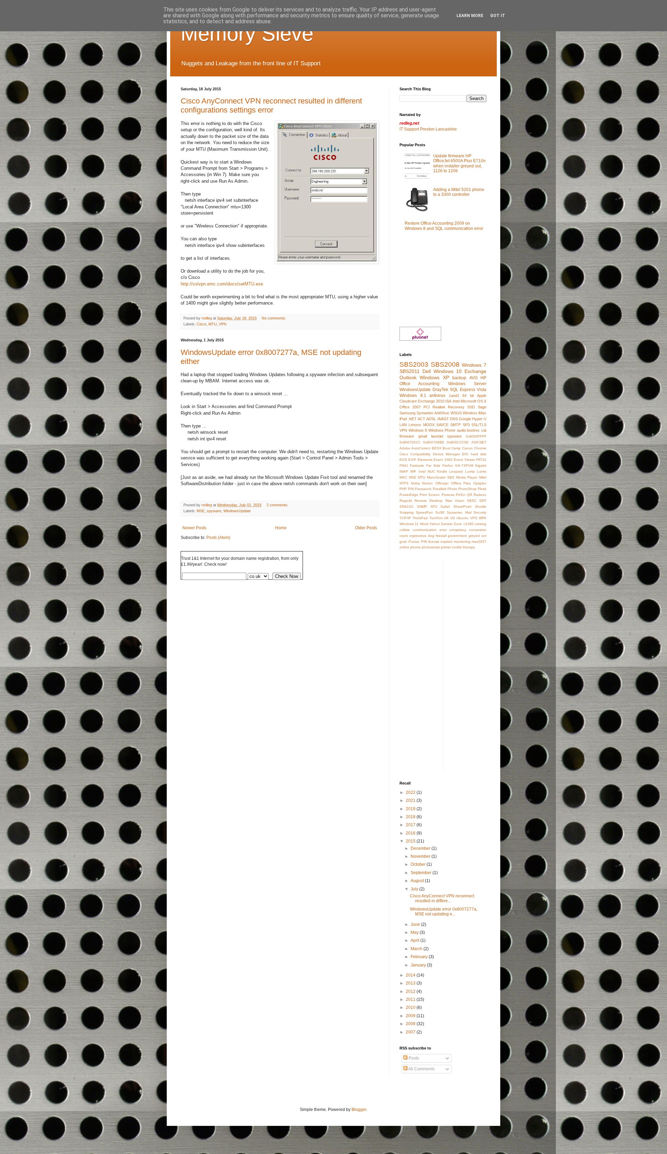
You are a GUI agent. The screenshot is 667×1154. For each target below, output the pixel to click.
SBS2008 (445, 364)
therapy (469, 547)
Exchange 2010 (431, 401)
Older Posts (366, 527)
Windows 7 (474, 365)
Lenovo (415, 425)
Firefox (447, 465)
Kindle (442, 471)
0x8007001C (410, 442)
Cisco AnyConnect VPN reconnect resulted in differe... (442, 898)
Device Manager (446, 454)
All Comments (421, 1068)
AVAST (443, 419)
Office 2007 (410, 407)
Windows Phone (442, 430)
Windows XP (434, 377)
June (416, 924)
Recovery (456, 407)
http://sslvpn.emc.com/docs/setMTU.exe (222, 284)
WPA (482, 518)
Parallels (439, 489)
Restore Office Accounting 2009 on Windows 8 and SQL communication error (444, 226)
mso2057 (478, 541)
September (422, 872)
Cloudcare (408, 401)
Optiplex (479, 483)
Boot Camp (452, 448)
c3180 (468, 524)
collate (405, 530)
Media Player (467, 477)
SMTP (455, 425)
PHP (403, 489)
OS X (481, 401)
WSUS (456, 413)
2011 (411, 999)
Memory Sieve (247, 33)
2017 (411, 824)
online (404, 547)
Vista (481, 389)
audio (461, 430)
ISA (448, 401)
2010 (411, 1007)
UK (446, 518)
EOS (403, 460)
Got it (497, 15)
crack (404, 536)
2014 (411, 975)
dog (431, 536)
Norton (427, 483)
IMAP (404, 471)
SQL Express (462, 389)
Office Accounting (419, 383)
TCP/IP (405, 518)
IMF (413, 471)
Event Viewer (464, 460)
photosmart (431, 547)
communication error (430, 530)
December (421, 848)
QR (469, 495)
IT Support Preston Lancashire (428, 129)
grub (403, 541)
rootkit (457, 547)
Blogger (359, 1109)
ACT (421, 419)
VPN (223, 324)
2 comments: (277, 505)
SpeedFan (424, 512)
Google (465, 419)
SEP (482, 501)
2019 (411, 808)
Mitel (482, 477)
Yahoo (434, 524)
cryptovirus (417, 536)
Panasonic (423, 489)
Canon (467, 448)
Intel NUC (427, 471)
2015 (411, 841)
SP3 (466, 425)
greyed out (477, 536)
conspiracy (457, 530)
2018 (411, 816)
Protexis (448, 495)
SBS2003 (414, 364)
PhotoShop (467, 489)
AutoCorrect (420, 448)
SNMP (422, 506)
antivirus (437, 395)
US (452, 518)
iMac (482, 413)
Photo (452, 489)
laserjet (437, 436)
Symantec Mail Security (466, 512)
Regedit (406, 501)
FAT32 (481, 460)
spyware (214, 511)
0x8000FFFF (476, 436)
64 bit (468, 395)
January (419, 965)
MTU (212, 324)
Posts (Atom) (218, 537)
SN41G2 (406, 506)
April (415, 940)
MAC (403, 477)
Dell (426, 371)
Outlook (408, 377)
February (420, 956)
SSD (471, 407)
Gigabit (480, 465)
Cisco (201, 324)
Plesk (482, 489)
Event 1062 (443, 460)
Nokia (415, 483)
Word (424, 524)
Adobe (405, 448)
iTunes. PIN (417, 541)
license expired (440, 541)
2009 (411, 1015)
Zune (458, 524)
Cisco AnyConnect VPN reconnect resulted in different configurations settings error (271, 105)
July (415, 889)
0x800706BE (433, 442)
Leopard (456, 471)
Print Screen (430, 495)
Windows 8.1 (413, 395)
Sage (482, 407)
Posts (413, 1058)
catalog (480, 524)
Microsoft (468, 401)
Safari (445, 506)
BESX (437, 448)
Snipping (407, 512)
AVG (473, 377)
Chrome (480, 448)
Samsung (407, 413)
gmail (422, 436)
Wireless (470, 413)
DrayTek (440, 389)
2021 (411, 800)
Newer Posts (194, 527)
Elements (425, 460)
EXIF (412, 460)
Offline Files (461, 483)
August (418, 880)
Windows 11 (409, 524)
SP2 (433, 506)
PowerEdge (409, 495)
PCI (426, 407)
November (421, 856)
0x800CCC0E (458, 442)
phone (415, 547)
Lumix (481, 471)
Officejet (441, 483)
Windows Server (467, 383)
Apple (481, 395)
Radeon (480, 495)
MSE (201, 511)
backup (459, 377)
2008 (411, 1023)
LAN (403, 425)
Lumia (470, 471)
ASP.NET (478, 442)
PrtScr (461, 495)
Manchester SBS (441, 477)
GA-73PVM (464, 465)
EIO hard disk (474, 454)
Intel (456, 401)
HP (483, 377)
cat (483, 430)
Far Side (433, 465)
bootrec (473, 430)
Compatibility (420, 454)
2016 (411, 833)
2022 (411, 792)
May (415, 932)
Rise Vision (454, 501)
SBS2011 (410, 371)
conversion (477, 530)
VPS (473, 518)
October (419, 864)
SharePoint (462, 506)
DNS (454, 419)
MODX (429, 425)
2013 (411, 983)
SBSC (472, 501)
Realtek (439, 407)
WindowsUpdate (237, 511)
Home (281, 527)
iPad (403, 419)
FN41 (404, 465)
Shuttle (480, 506)
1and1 (454, 395)
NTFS (404, 483)
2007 (411, 1032)
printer (446, 547)
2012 (411, 991)
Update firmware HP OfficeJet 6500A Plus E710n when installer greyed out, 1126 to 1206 (459, 163)
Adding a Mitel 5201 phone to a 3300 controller (458, 192)
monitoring (462, 541)
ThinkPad (420, 518)
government (457, 536)
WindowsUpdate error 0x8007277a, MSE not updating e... (443, 911)
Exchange (475, 371)
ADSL (431, 419)
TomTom (436, 518)
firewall (441, 536)
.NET (412, 419)
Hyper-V (479, 419)
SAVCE (442, 425)
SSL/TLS (478, 425)
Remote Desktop (428, 501)
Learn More (469, 15)
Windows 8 (418, 430)
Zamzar (447, 524)
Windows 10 (448, 371)
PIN (411, 489)
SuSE (440, 512)
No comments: (274, 318)
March (417, 948)
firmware (407, 436)
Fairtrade (417, 465)
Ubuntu (462, 518)
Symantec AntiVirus (433, 413)
